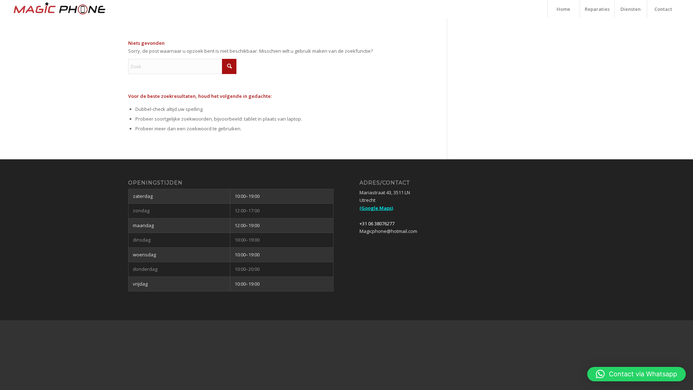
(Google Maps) (376, 208)
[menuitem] (563, 9)
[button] (636, 374)
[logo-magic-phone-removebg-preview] (59, 9)
